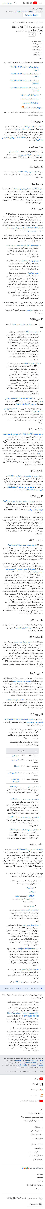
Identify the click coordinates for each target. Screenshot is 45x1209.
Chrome (40, 1178)
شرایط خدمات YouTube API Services (22, 545)
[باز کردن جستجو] (15, 2)
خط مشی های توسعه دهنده (22, 189)
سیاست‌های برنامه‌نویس (24, 627)
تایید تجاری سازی (14, 773)
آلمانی (25, 899)
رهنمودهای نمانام (38, 1159)
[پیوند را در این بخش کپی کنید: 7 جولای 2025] (28, 121)
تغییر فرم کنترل (33, 273)
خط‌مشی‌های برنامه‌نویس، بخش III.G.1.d (25, 799)
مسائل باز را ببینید (38, 1138)
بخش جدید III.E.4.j (32, 363)
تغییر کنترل (15, 755)
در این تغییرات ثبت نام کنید (33, 107)
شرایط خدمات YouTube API (33, 434)
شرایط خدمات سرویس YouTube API (30, 849)
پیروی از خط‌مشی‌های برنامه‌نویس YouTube (23, 476)
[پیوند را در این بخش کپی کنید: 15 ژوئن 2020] (28, 496)
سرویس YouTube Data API (26, 404)
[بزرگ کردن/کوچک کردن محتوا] (32, 41)
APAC (31, 892)
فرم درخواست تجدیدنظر (30, 260)
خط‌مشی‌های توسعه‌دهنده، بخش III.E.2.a (24, 787)
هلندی (17, 896)
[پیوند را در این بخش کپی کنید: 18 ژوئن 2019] (28, 620)
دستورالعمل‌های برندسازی (30, 969)
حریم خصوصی (32, 1198)
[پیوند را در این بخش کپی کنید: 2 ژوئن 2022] (29, 184)
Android (40, 1174)
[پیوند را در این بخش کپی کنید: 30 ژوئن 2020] (27, 471)
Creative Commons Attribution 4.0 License (29, 1060)
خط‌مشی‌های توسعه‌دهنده (12, 434)
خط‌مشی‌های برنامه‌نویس (34, 722)
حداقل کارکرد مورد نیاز (31, 103)
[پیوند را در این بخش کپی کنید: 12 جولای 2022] (27, 167)
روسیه (31, 906)
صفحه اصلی (39, 22)
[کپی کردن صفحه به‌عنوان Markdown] (33, 34)
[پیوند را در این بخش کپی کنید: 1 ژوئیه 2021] (29, 209)
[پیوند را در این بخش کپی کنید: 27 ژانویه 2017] (27, 714)
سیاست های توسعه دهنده (30, 99)
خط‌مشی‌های (32, 509)
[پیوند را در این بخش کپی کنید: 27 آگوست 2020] (25, 429)
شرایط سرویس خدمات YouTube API (21, 487)
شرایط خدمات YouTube (34, 490)
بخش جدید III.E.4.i (32, 331)
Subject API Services (26, 948)
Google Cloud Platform (35, 1185)
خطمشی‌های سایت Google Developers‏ (31, 1065)
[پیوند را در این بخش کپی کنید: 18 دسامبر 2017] (26, 637)
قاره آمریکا (30, 888)
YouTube (28, 2)
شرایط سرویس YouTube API (27, 171)
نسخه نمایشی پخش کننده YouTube (32, 1117)
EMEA (31, 896)
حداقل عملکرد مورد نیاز (23, 129)
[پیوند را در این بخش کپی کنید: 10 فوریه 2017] (27, 673)
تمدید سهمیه (15, 760)
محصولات (30, 22)
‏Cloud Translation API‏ (24, 11)
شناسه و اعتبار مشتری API (34, 126)
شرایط (14, 22)
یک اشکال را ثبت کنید (36, 1131)
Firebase (40, 1181)
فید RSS (19, 982)
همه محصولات (39, 1189)
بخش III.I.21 (38, 189)
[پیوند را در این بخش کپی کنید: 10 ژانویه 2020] (26, 540)
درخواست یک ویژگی (37, 1134)
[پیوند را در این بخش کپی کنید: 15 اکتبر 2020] (28, 319)
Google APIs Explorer (35, 1113)
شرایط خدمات (39, 1148)
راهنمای (29, 310)
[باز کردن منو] (40, 3)
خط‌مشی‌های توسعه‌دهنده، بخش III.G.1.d (24, 817)
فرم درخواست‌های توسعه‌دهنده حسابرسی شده (23, 245)
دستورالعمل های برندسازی (30, 94)
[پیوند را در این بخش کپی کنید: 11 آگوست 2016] (26, 844)
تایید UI (16, 766)
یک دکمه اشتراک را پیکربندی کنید (33, 1121)
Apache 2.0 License (29, 1063)
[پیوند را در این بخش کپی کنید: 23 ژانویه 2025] (27, 147)
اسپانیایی (18, 899)
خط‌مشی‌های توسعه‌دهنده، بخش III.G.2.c (24, 830)
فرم (39, 453)
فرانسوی (31, 899)
